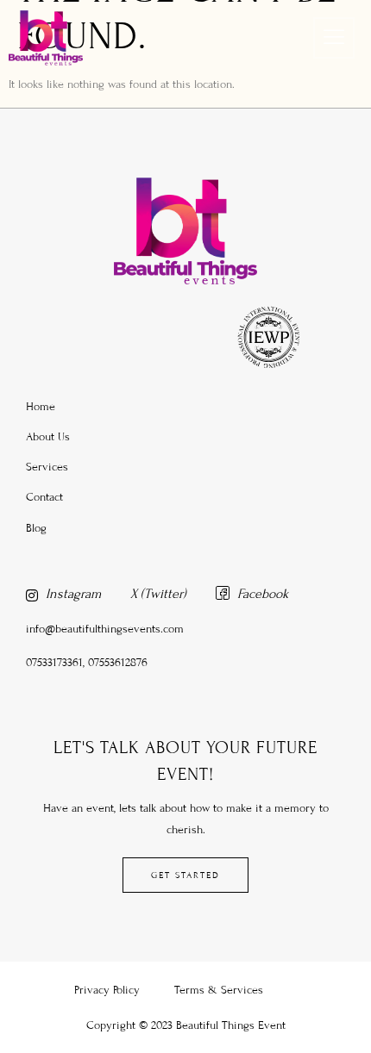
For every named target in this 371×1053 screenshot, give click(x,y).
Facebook (261, 593)
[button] (334, 38)
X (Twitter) (158, 593)
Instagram (71, 593)
